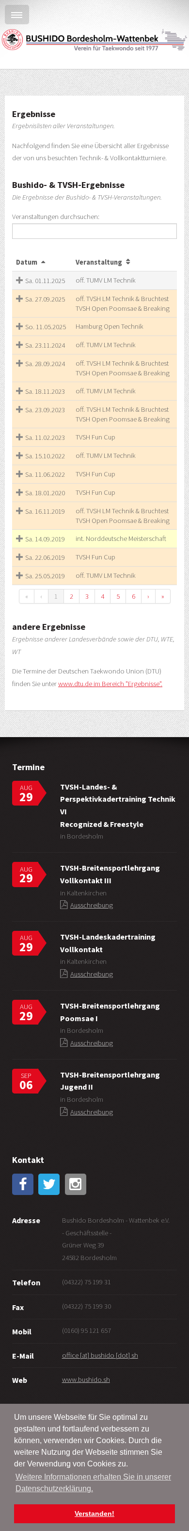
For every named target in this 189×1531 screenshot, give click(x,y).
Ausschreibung (91, 905)
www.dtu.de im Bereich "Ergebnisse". (110, 683)
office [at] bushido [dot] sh (100, 1355)
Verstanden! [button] (94, 1513)
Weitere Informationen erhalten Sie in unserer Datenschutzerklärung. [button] (93, 1483)
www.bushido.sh (86, 1379)
